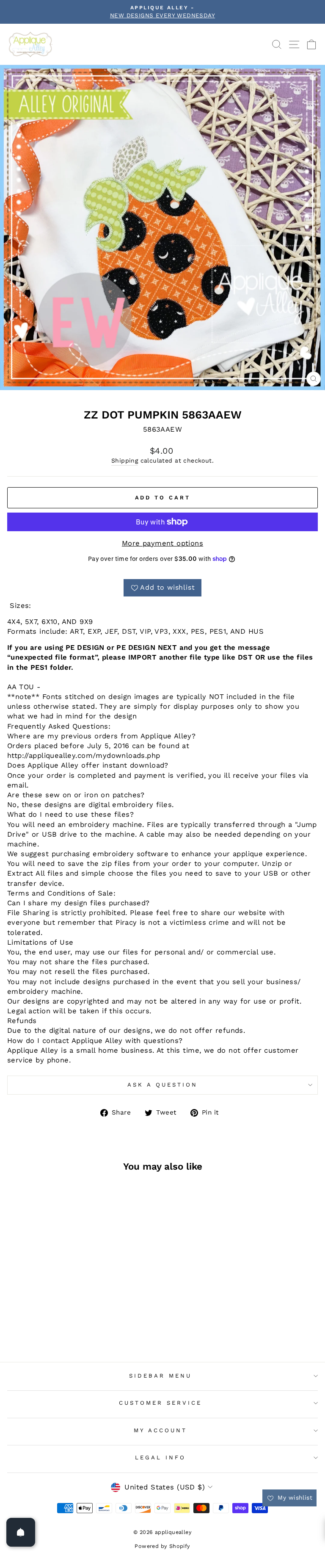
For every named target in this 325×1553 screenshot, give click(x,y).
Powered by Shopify (162, 1546)
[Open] (20, 1532)
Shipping (124, 460)
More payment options (162, 543)
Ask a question (162, 1085)
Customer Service (160, 1403)
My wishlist (293, 1497)
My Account (160, 1430)
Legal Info (160, 1457)
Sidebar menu (160, 1376)
